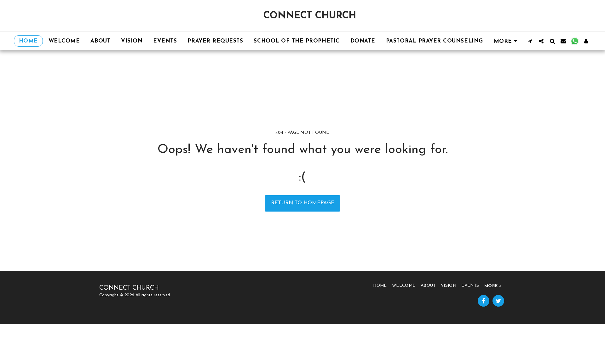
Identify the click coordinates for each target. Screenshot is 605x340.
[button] (530, 41)
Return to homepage (302, 203)
